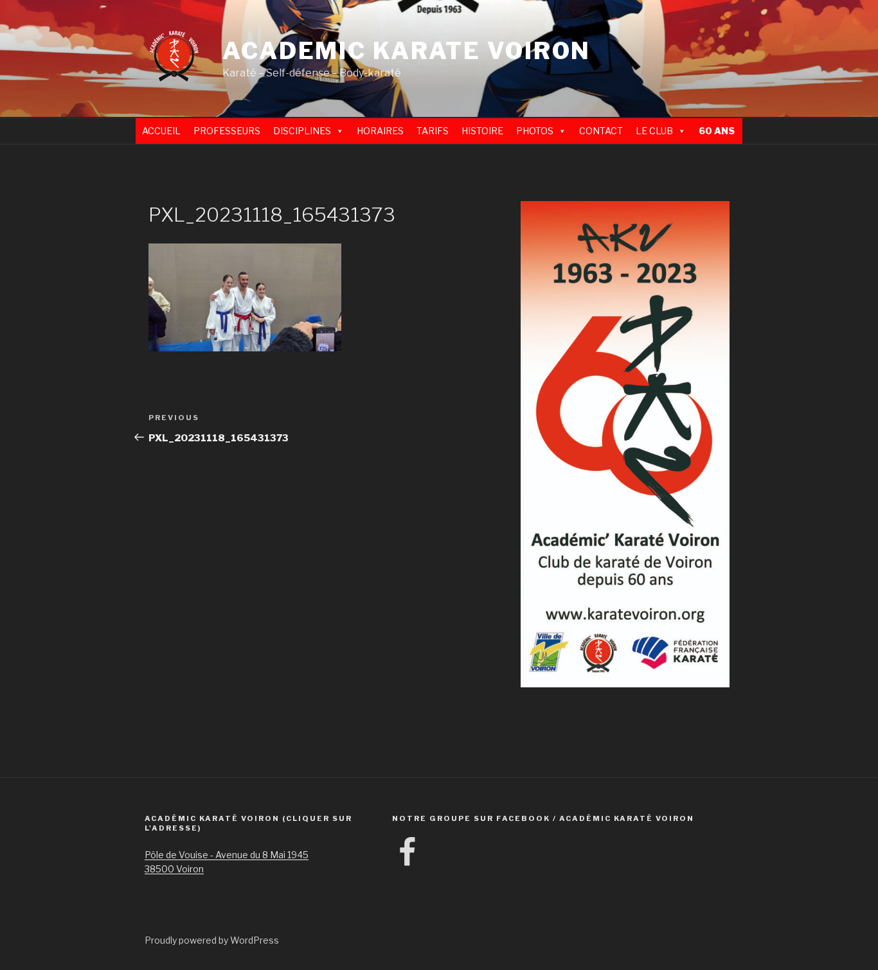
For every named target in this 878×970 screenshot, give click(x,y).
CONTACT (601, 130)
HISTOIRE (482, 130)
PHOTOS (534, 130)
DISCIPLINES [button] (302, 130)
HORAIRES (380, 130)
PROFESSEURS (226, 130)
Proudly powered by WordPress (212, 940)
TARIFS (433, 130)
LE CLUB (654, 130)
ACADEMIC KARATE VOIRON (406, 51)
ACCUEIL (161, 130)
